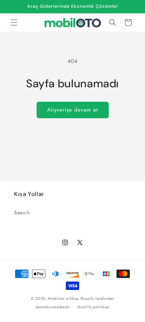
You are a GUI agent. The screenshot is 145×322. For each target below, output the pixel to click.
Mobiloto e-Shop (63, 298)
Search (22, 212)
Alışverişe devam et (72, 110)
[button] (14, 22)
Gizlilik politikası (93, 307)
